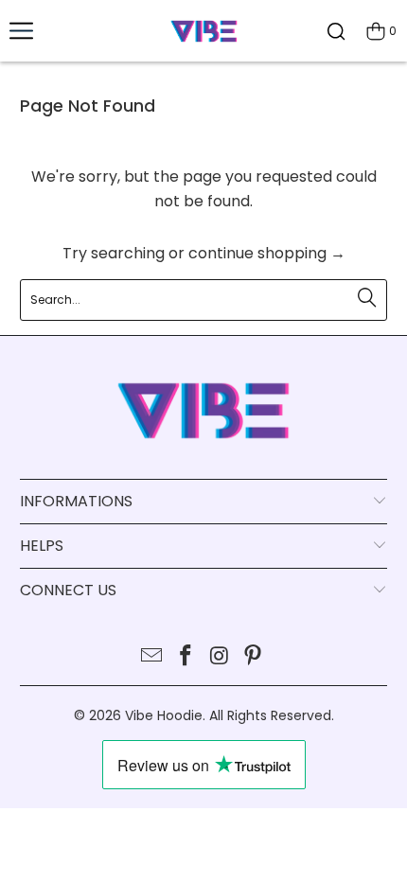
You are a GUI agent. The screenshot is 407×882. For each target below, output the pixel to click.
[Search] (336, 31)
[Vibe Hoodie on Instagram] (219, 657)
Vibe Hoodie (164, 715)
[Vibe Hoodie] (204, 31)
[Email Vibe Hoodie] (152, 657)
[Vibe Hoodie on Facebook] (185, 657)
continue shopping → (266, 253)
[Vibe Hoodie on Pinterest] (253, 657)
